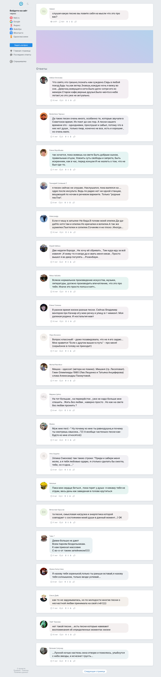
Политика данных (21, 672)
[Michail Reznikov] (44, 367)
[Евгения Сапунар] (44, 650)
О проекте (21, 668)
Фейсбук (18, 29)
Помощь (25, 670)
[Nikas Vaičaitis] (44, 278)
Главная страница (22, 51)
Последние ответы (22, 54)
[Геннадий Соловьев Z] (44, 185)
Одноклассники (21, 36)
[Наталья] (44, 485)
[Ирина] (44, 426)
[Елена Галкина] (44, 307)
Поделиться (76, 21)
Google (17, 21)
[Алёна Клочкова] (44, 80)
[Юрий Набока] (44, 248)
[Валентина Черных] (44, 116)
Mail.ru (16, 18)
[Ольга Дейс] (44, 598)
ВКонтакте (18, 33)
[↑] (67, 22)
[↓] (71, 22)
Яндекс (17, 25)
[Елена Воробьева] (44, 152)
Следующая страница (94, 671)
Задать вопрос (21, 45)
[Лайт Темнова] (44, 624)
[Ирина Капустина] (44, 571)
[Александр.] (44, 218)
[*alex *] (44, 538)
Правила (17, 670)
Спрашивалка (20, 61)
